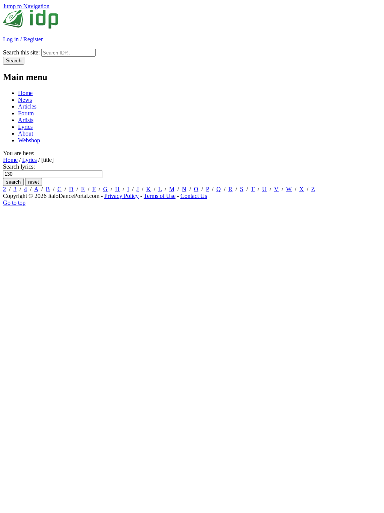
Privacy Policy (121, 196)
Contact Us (193, 196)
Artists (25, 120)
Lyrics (25, 127)
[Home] (30, 26)
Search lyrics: (19, 166)
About (25, 133)
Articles (27, 106)
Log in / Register (23, 39)
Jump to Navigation (26, 6)
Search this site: (22, 52)
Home (25, 93)
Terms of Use (160, 196)
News (25, 100)
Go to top (14, 202)
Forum (26, 113)
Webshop (29, 140)
